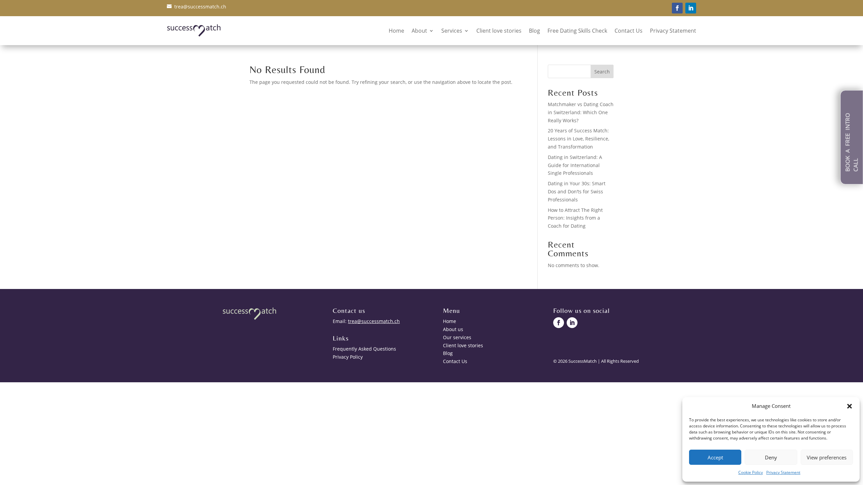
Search (602, 71)
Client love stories (499, 30)
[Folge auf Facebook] (558, 322)
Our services (457, 337)
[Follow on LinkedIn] (690, 8)
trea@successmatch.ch (200, 6)
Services (451, 30)
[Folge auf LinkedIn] (572, 322)
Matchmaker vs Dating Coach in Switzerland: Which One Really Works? (581, 112)
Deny (771, 457)
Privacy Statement (783, 472)
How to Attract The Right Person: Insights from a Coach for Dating (575, 218)
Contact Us (629, 30)
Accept (715, 457)
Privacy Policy (348, 357)
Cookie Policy (750, 472)
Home (396, 30)
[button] (849, 406)
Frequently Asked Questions (364, 349)
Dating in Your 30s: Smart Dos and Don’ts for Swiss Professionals (576, 191)
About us (453, 329)
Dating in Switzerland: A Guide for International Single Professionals (575, 165)
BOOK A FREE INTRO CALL (851, 142)
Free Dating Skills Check (577, 30)
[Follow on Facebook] (677, 8)
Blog (534, 30)
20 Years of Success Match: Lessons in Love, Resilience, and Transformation (578, 138)
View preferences (826, 457)
